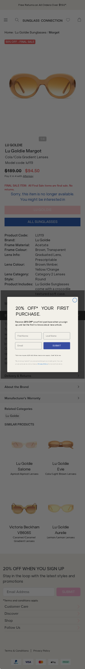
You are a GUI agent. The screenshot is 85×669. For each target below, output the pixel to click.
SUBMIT (56, 346)
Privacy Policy (43, 364)
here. (59, 355)
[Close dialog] (75, 300)
